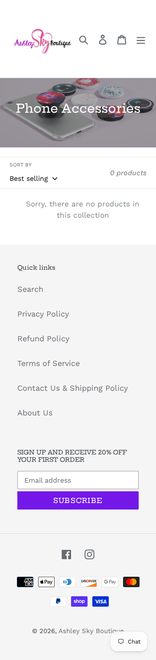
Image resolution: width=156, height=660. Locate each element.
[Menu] (140, 39)
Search (30, 289)
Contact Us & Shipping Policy (72, 387)
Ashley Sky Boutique (91, 631)
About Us (34, 412)
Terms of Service (48, 363)
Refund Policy (43, 338)
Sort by (21, 165)
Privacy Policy (43, 313)
